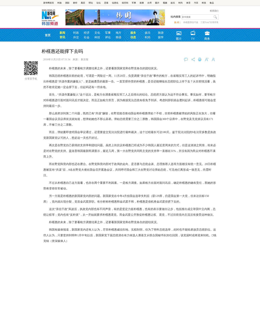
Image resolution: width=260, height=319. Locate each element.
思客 (106, 3)
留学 (161, 37)
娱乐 (173, 3)
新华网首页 (48, 3)
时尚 (180, 3)
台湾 (149, 3)
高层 (83, 3)
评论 (108, 37)
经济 (86, 32)
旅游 (161, 32)
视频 (165, 3)
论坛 (98, 3)
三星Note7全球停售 (209, 22)
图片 (157, 3)
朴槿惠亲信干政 (190, 22)
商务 (207, 32)
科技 (204, 3)
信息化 (115, 3)
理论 (91, 3)
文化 (97, 32)
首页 (48, 35)
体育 (188, 3)
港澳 (142, 3)
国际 (67, 3)
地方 (118, 32)
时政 (59, 3)
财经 (75, 3)
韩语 (118, 37)
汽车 (196, 3)
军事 (134, 3)
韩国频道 (53, 17)
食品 (212, 3)
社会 (86, 37)
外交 (76, 37)
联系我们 (214, 11)
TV (193, 32)
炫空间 (125, 3)
